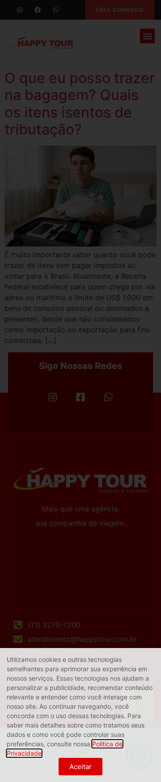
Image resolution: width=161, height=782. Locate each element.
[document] (80, 391)
